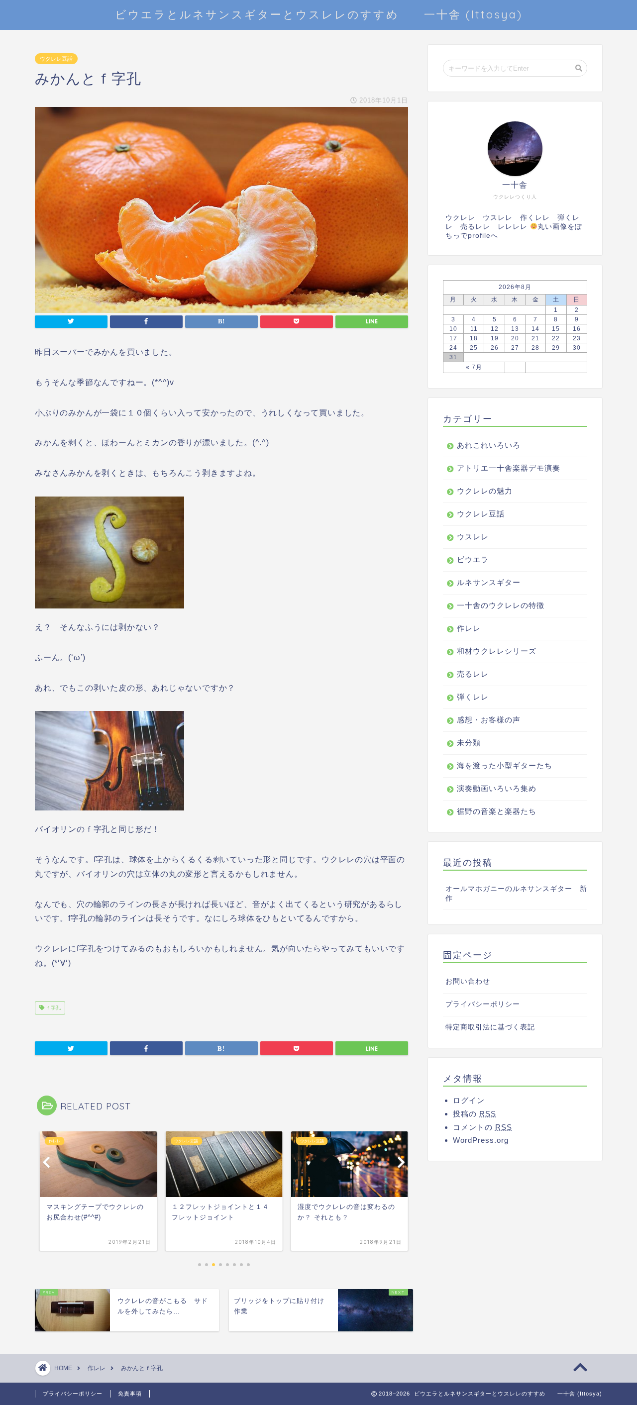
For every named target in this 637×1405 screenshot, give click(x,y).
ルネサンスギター (489, 582)
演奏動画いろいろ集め (496, 788)
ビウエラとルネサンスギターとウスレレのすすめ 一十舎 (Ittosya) (319, 14)
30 (577, 347)
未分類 (469, 742)
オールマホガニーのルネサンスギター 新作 (516, 893)
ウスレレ (473, 536)
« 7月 (474, 367)
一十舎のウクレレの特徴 (500, 605)
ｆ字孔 (52, 1007)
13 (515, 328)
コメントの (482, 1127)
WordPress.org (481, 1140)
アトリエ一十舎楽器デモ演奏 (508, 468)
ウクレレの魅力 (485, 491)
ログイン (469, 1100)
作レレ (469, 628)
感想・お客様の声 (489, 719)
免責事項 (130, 1394)
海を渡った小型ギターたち (504, 765)
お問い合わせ (467, 981)
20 (515, 338)
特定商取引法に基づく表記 (490, 1027)
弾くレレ (473, 697)
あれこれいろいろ (489, 445)
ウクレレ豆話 (56, 59)
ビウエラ (473, 559)
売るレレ (473, 674)
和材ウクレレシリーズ (496, 651)
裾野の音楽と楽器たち (496, 811)
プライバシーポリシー (482, 1004)
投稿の (474, 1113)
